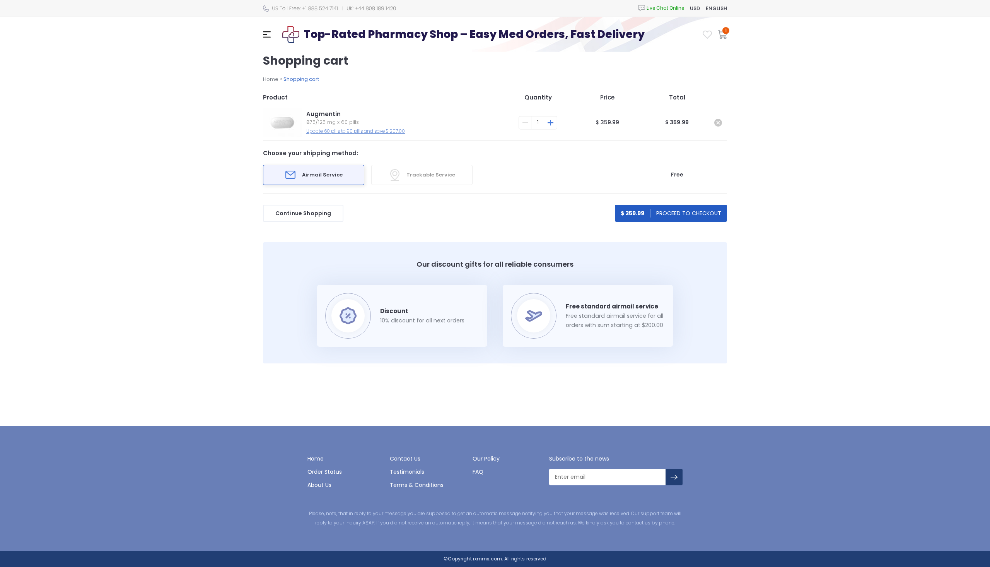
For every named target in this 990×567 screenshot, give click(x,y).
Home (270, 79)
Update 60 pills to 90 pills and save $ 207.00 (355, 131)
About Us (319, 485)
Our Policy (486, 459)
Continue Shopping (303, 213)
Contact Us (405, 459)
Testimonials (407, 472)
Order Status (324, 472)
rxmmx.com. (487, 558)
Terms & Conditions (417, 485)
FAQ (478, 472)
